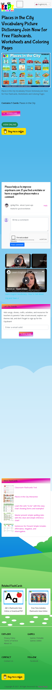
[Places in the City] (26, 70)
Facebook (34, 661)
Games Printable (37, 638)
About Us (8, 643)
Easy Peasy (42, 686)
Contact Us (8, 661)
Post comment (17, 244)
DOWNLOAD (12, 113)
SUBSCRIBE (26, 334)
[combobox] (42, 4)
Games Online (36, 640)
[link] (8, 272)
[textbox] (42, 4)
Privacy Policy (9, 638)
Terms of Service (11, 640)
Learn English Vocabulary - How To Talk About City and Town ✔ (26, 272)
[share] (43, 271)
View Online (9, 124)
